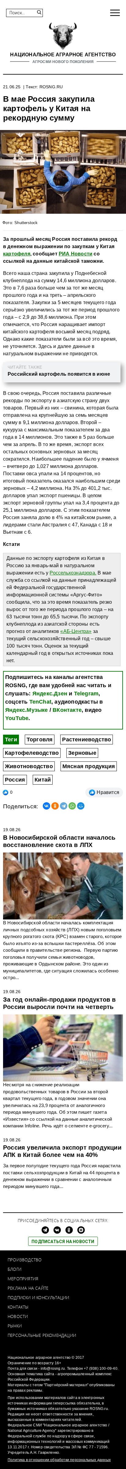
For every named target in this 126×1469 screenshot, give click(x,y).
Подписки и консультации (38, 1297)
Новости (18, 1316)
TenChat (40, 702)
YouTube (16, 718)
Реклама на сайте (28, 1288)
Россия (15, 780)
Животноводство (29, 766)
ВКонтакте (67, 710)
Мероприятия (23, 1278)
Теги (11, 739)
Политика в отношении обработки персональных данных (59, 1460)
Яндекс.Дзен (49, 694)
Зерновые (82, 753)
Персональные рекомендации (42, 1335)
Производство (25, 1260)
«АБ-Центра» (75, 631)
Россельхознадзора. (73, 572)
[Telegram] (63, 806)
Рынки (15, 1326)
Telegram (86, 694)
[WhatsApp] (72, 806)
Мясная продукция (88, 766)
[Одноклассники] (55, 806)
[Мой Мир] (80, 806)
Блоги (14, 1269)
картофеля (16, 253)
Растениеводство (86, 739)
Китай (43, 780)
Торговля (40, 739)
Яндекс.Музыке (26, 710)
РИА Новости (75, 253)
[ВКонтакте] (46, 806)
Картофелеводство (32, 753)
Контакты (18, 1307)
